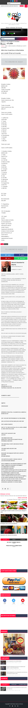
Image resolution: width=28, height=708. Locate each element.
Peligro (15, 5)
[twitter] (13, 1)
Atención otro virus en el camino (9, 535)
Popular (14, 684)
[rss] (14, 1)
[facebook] (11, 1)
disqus (13, 539)
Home (2, 45)
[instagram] (16, 1)
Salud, (20, 57)
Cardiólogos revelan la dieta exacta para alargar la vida (13, 511)
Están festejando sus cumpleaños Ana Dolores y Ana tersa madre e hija (17, 673)
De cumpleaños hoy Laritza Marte (14, 661)
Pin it (9, 258)
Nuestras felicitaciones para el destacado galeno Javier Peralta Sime (16, 667)
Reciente (5, 684)
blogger (5, 539)
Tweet (9, 255)
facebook (23, 539)
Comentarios (23, 684)
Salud (6, 45)
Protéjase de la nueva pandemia (9, 523)
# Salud (6, 244)
